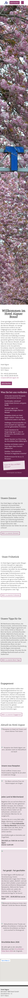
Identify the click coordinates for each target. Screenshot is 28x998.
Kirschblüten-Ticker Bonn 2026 (12, 950)
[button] (22, 2)
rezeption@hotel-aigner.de (10, 378)
